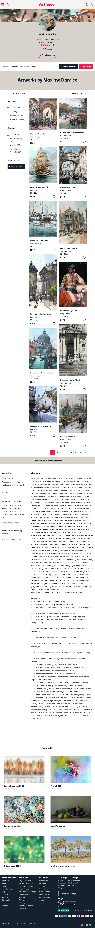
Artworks (5, 67)
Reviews (14, 67)
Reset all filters (14, 160)
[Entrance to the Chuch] (73, 358)
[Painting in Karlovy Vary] (43, 289)
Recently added (16, 115)
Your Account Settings (27, 892)
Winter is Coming (17, 119)
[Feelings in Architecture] (43, 412)
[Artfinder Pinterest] (90, 925)
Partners (5, 886)
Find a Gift (23, 900)
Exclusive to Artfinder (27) (16, 150)
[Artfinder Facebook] (78, 925)
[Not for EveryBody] (73, 292)
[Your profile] (86, 4)
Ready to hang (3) (16, 139)
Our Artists (6, 895)
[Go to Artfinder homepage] (47, 4)
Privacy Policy (32, 923)
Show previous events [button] (11, 539)
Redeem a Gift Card (26, 883)
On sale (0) (14, 134)
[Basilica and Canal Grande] (43, 356)
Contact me (86, 67)
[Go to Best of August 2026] (24, 773)
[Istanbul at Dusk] (73, 421)
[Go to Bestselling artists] (24, 813)
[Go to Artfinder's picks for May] (71, 853)
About (22, 67)
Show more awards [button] (10, 523)
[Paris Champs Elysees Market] (73, 121)
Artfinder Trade (7, 889)
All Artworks (15, 107)
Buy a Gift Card (25, 881)
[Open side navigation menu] (2, 4)
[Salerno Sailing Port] (43, 226)
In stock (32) (15, 145)
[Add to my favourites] (54, 143)
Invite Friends (24, 889)
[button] (16, 101)
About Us (5, 881)
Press (4, 883)
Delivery (22, 903)
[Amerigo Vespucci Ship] (43, 173)
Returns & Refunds (26, 906)
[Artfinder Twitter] (82, 925)
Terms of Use (21, 923)
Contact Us (6, 900)
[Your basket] (92, 4)
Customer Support (26, 908)
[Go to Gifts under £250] (24, 853)
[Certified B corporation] (67, 902)
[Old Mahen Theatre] (73, 230)
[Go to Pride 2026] (71, 773)
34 (55, 42)
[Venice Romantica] (73, 172)
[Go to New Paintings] (71, 813)
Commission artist (69, 67)
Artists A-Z (6, 897)
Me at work (31, 67)
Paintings (14, 111)
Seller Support (44, 892)
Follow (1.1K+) (49, 55)
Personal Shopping (26, 886)
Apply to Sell (44, 895)
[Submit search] (8, 4)
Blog (3, 892)
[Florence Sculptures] (43, 121)
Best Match (77, 93)
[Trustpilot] (75, 910)
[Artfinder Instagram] (86, 925)
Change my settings (68, 894)
